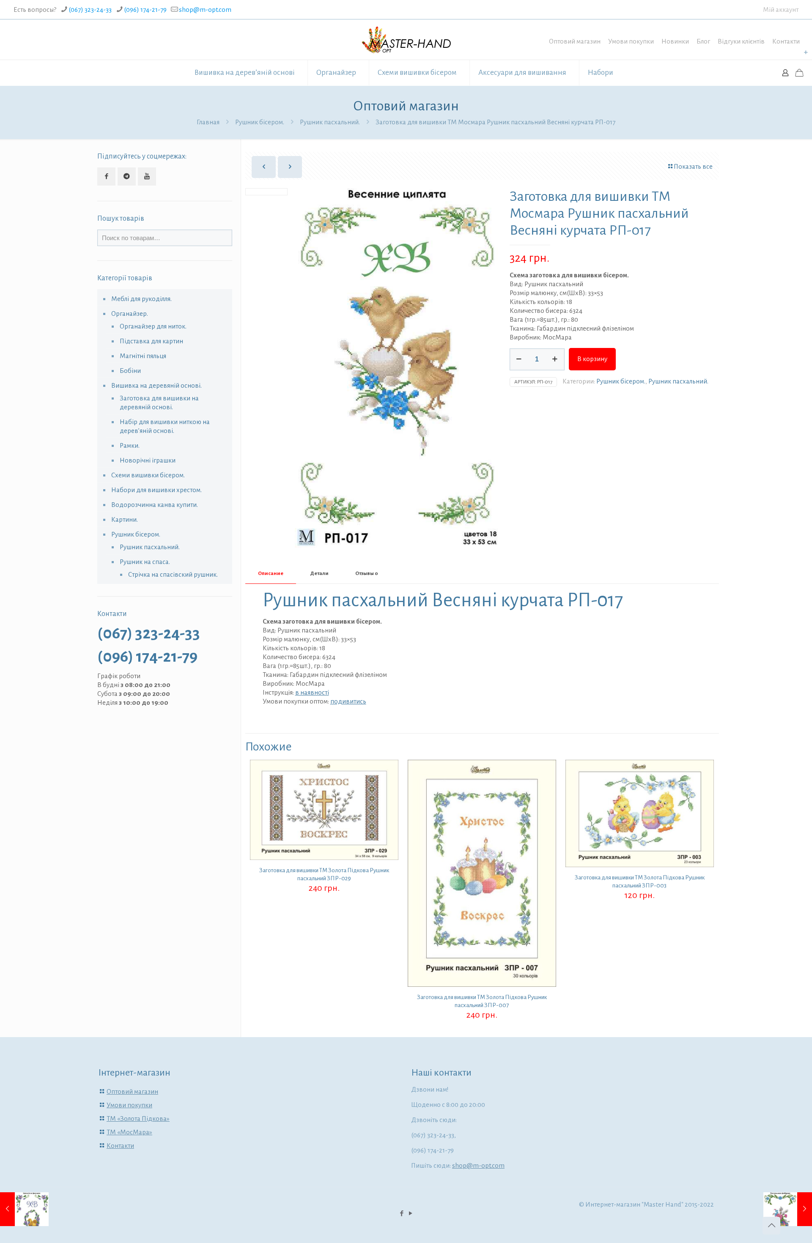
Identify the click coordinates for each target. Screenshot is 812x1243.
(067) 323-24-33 (90, 9)
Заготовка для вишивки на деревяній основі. (159, 402)
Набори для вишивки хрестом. (156, 489)
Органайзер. (129, 313)
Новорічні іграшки (148, 460)
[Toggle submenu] (805, 52)
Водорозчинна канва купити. (154, 504)
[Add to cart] (386, 771)
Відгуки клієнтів (741, 41)
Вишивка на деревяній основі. (156, 385)
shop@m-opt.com (205, 9)
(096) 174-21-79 (145, 9)
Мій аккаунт (780, 9)
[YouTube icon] (410, 1213)
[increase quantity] (555, 359)
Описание (270, 573)
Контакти (786, 41)
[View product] (386, 789)
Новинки (675, 41)
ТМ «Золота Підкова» (138, 1118)
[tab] (270, 573)
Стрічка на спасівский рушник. (173, 574)
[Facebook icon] (401, 1213)
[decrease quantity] (519, 359)
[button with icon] (106, 176)
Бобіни (130, 370)
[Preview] (386, 808)
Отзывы (366, 573)
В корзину (592, 358)
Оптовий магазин (575, 41)
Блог (703, 41)
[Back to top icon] (771, 1226)
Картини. (124, 519)
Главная (208, 122)
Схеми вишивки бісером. (148, 475)
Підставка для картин (151, 341)
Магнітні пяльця (143, 355)
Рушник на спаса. (145, 561)
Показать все (693, 166)
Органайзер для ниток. (153, 326)
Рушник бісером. (259, 122)
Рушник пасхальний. (330, 122)
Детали (319, 573)
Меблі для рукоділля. (141, 298)
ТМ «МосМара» (129, 1132)
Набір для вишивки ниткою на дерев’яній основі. (165, 426)
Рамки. (130, 445)
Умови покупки (631, 41)
